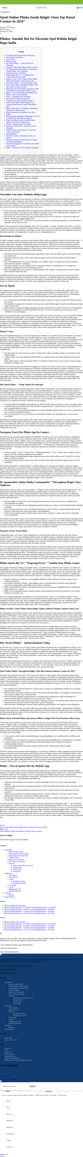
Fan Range (12, 885)
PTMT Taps (17, 869)
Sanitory (11, 863)
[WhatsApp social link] (45, 2)
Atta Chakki (13, 875)
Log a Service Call (10, 1040)
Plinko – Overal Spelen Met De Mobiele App (21, 93)
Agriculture (8, 850)
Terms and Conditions (11, 1058)
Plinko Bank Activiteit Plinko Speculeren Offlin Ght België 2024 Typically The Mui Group (22, 90)
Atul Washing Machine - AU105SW (43, 907)
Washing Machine (15, 891)
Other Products (9, 897)
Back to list (4, 829)
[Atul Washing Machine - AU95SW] (17, 909)
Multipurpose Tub (15, 889)
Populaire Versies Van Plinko (16, 73)
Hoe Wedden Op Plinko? (14, 57)
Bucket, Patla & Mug (16, 852)
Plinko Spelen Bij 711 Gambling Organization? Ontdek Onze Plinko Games (22, 109)
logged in (12, 840)
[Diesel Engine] (10, 905)
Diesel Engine (21, 905)
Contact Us (8, 1052)
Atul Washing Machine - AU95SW (42, 909)
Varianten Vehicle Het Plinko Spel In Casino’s (22, 67)
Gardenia (7, 893)
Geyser (11, 887)
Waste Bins (17, 871)
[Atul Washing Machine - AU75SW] (17, 913)
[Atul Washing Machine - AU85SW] (17, 911)
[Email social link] (38, 2)
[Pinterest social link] (40, 2)
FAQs (6, 1050)
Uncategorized (5, 12)
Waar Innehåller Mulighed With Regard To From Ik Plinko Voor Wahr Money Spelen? (22, 117)
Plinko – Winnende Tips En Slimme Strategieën (22, 148)
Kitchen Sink (17, 867)
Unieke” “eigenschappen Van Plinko (18, 124)
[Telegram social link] (50, 2)
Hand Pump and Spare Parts (18, 856)
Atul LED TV (13, 877)
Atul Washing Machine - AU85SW (42, 911)
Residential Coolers (19, 883)
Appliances (8, 873)
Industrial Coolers (19, 881)
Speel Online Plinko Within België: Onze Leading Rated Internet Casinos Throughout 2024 (21, 104)
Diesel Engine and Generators (19, 854)
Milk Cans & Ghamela (16, 860)
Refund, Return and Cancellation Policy (18, 1060)
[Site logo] (41, 8)
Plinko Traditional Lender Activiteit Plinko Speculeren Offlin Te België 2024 (20, 121)
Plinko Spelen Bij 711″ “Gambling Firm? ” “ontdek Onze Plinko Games (20, 76)
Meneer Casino (11, 61)
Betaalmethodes (11, 134)
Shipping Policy (9, 1056)
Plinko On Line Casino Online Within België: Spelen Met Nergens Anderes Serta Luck (21, 80)
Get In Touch (10, 59)
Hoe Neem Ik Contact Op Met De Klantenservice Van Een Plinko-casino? (19, 99)
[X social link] (35, 2)
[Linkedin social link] (43, 2)
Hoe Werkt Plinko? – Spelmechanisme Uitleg (21, 83)
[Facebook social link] (33, 2)
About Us (7, 1048)
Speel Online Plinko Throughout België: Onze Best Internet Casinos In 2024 (22, 86)
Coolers (11, 879)
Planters (11, 895)
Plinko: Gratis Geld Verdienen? (16, 95)
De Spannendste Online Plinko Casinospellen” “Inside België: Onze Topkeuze (22, 70)
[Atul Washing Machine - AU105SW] (17, 907)
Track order (8, 1038)
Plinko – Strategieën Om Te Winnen (18, 97)
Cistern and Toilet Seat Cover (23, 865)
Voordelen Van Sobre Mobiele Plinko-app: (20, 55)
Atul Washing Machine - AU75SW (42, 913)
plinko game (38, 207)
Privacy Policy (9, 1054)
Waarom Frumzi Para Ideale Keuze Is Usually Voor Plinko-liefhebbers (21, 141)
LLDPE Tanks (14, 858)
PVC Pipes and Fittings (17, 862)
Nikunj (12, 27)
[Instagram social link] (7, 1071)
